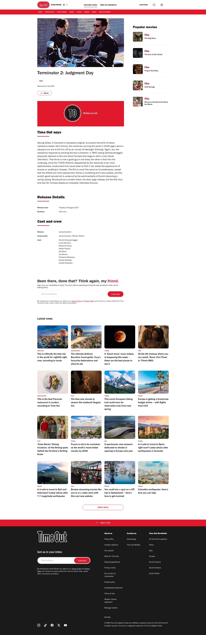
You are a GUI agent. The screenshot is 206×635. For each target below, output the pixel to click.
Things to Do (49, 12)
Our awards (108, 551)
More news (103, 508)
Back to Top (105, 523)
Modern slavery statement (110, 601)
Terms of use (109, 594)
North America (155, 562)
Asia (150, 551)
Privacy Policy (89, 301)
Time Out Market (105, 12)
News (40, 12)
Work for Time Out (111, 556)
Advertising (131, 539)
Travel (71, 12)
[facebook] (52, 625)
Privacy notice (109, 568)
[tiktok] (45, 625)
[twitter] (58, 625)
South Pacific (154, 574)
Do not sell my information (110, 575)
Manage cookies (110, 608)
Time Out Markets (108, 5)
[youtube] (65, 625)
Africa (151, 545)
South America (155, 568)
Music (94, 12)
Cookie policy (109, 582)
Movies (87, 12)
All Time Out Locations (158, 539)
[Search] (154, 4)
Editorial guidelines (112, 562)
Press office (108, 539)
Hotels (79, 12)
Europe (152, 556)
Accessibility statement (113, 588)
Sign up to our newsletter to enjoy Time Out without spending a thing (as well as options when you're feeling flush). (77, 287)
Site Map (107, 617)
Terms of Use (76, 301)
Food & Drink (61, 12)
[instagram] (38, 625)
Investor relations (111, 545)
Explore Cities (90, 5)
